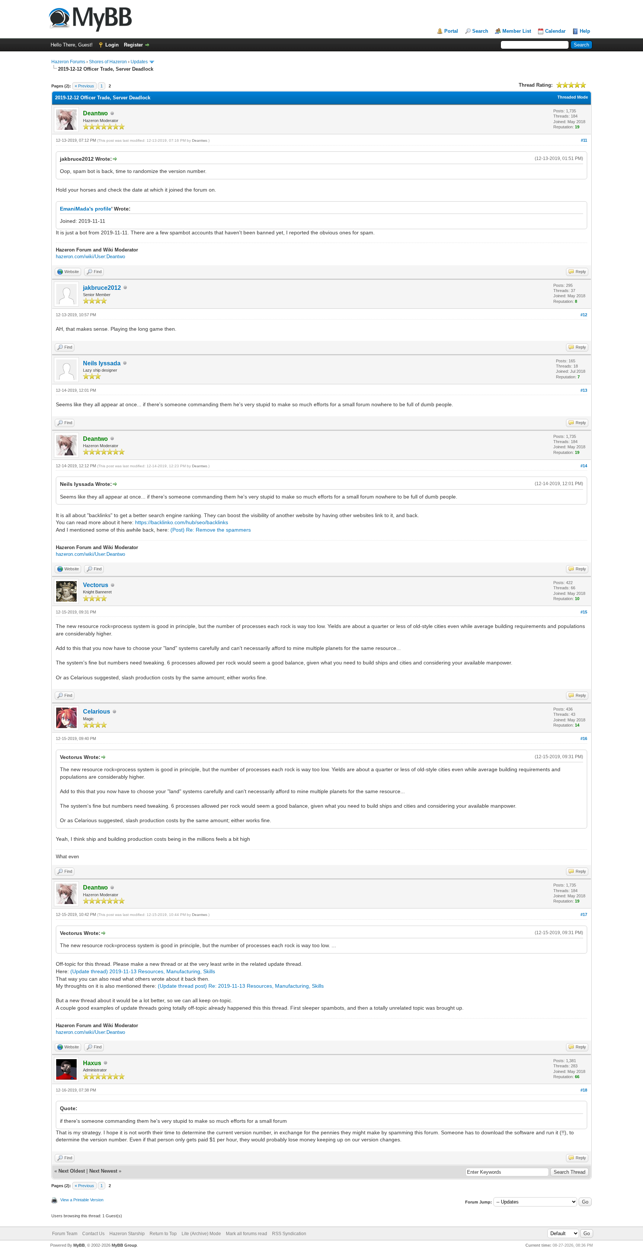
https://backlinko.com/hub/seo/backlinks (181, 522)
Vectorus (95, 585)
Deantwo (199, 140)
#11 (584, 140)
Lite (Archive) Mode (201, 1233)
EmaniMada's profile (85, 209)
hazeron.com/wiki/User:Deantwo (90, 256)
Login (112, 45)
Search (480, 31)
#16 (583, 738)
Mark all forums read (246, 1233)
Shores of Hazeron (108, 61)
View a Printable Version (81, 1200)
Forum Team (64, 1233)
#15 (583, 612)
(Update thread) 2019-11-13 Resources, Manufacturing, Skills (142, 971)
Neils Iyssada (102, 363)
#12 (583, 315)
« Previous (84, 86)
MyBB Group (124, 1245)
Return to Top (163, 1233)
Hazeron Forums (68, 61)
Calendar (555, 31)
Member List (516, 31)
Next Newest (103, 1171)
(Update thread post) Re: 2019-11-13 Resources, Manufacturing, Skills (241, 986)
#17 (583, 914)
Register (133, 45)
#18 (583, 1090)
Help (585, 31)
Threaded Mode (572, 97)
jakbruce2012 (102, 288)
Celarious (96, 711)
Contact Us (93, 1233)
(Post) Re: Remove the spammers (210, 530)
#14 (583, 466)
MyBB (79, 1245)
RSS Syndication (289, 1233)
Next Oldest (71, 1171)
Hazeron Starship (127, 1233)
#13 (583, 390)
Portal (451, 31)
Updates (139, 61)
